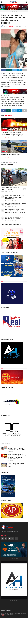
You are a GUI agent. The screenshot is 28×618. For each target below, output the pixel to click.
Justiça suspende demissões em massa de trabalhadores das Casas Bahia (16, 465)
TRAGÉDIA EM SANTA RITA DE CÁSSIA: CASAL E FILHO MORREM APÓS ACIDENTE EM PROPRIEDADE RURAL (15, 197)
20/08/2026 (13, 137)
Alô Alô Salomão (9, 26)
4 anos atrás (18, 26)
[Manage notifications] (3, 615)
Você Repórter (12, 609)
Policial (4, 129)
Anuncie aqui (3, 609)
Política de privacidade (5, 610)
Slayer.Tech (10, 614)
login (9, 162)
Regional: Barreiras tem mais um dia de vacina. (10, 188)
